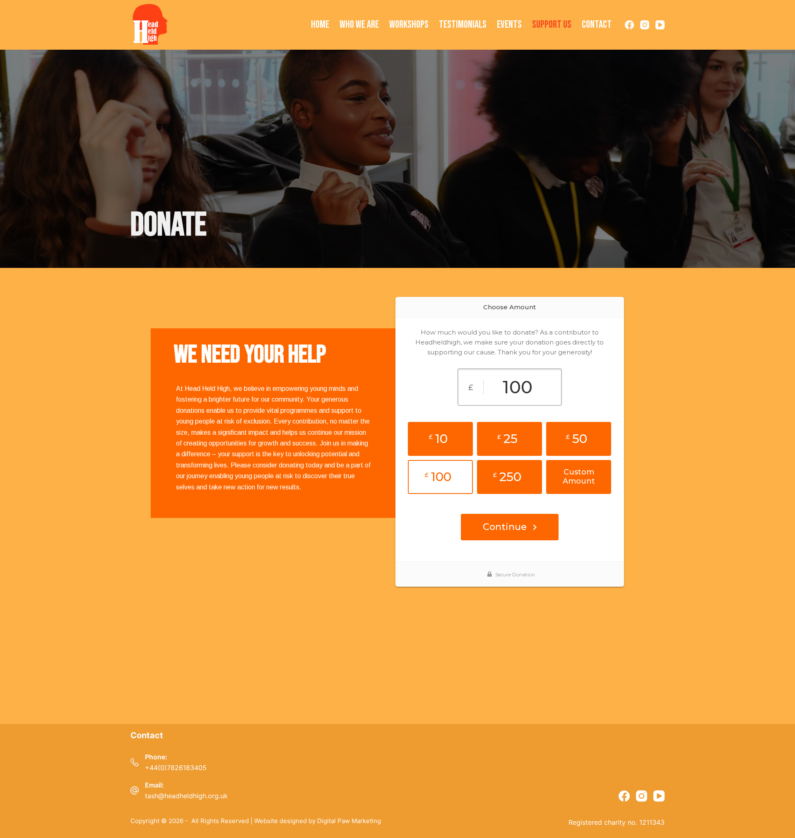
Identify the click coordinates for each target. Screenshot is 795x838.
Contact (597, 24)
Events (509, 24)
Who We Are (359, 24)
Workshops (409, 24)
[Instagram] (644, 24)
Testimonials (463, 24)
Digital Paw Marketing (349, 821)
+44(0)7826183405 (176, 767)
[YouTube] (660, 24)
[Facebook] (629, 24)
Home (320, 24)
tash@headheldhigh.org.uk (186, 796)
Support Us (551, 24)
